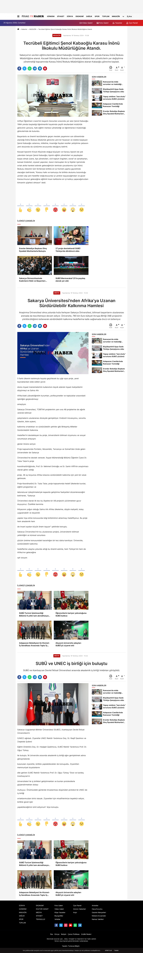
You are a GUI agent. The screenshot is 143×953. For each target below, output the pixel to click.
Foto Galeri (103, 23)
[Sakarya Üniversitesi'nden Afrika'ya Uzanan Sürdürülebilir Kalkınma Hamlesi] (52, 353)
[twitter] (24, 68)
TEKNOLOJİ (40, 919)
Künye (57, 934)
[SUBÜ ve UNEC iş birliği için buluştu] (52, 704)
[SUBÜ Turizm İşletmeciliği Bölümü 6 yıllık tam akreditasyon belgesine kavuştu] (34, 600)
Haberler (24, 29)
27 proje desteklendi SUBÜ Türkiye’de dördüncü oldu (68, 249)
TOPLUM (105, 16)
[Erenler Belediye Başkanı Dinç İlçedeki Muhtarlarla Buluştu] (34, 235)
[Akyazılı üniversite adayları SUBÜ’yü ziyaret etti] (71, 630)
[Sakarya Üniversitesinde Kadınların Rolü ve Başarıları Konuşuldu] (34, 265)
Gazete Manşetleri (99, 913)
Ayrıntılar (108, 950)
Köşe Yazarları (60, 913)
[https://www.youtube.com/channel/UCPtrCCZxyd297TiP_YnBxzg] (70, 925)
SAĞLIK (89, 16)
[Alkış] (29, 206)
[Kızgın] (55, 206)
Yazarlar (118, 23)
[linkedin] (40, 68)
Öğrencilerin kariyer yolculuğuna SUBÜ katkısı (71, 614)
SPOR (97, 16)
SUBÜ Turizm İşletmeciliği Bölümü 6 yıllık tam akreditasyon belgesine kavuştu (34, 614)
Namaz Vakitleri (98, 919)
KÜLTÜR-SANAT (42, 909)
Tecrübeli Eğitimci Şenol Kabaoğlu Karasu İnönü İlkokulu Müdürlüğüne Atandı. (65, 29)
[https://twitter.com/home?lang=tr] (61, 925)
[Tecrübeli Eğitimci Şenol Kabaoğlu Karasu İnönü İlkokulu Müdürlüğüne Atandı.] (52, 95)
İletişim (63, 934)
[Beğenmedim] (46, 206)
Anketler (95, 906)
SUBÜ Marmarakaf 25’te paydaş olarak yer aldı (70, 279)
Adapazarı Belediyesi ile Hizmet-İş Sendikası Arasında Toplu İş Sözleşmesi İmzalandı (34, 644)
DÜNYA (70, 16)
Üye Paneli (133, 23)
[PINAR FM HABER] (33, 16)
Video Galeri (87, 23)
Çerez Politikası (74, 934)
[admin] (80, 925)
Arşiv (75, 913)
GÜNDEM (50, 16)
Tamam (116, 950)
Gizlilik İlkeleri (86, 934)
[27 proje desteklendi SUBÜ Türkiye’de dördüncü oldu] (71, 235)
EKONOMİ (79, 16)
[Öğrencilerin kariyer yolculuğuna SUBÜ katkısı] (71, 600)
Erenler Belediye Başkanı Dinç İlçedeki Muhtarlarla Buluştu (33, 249)
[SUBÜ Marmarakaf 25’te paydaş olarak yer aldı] (71, 265)
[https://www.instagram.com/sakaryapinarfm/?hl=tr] (65, 925)
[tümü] (123, 16)
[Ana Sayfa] (18, 29)
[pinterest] (45, 68)
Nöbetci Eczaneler (99, 916)
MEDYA (39, 913)
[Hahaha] (64, 206)
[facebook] (19, 68)
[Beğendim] (20, 206)
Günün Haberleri (79, 909)
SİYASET (60, 16)
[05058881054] (75, 925)
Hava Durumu (97, 909)
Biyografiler (59, 916)
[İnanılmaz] (73, 206)
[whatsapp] (30, 68)
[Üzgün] (81, 206)
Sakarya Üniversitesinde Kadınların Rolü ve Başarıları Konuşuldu (32, 279)
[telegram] (35, 68)
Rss (51, 934)
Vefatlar (57, 919)
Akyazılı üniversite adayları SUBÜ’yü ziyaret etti (68, 644)
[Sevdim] (38, 206)
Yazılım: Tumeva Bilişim (71, 946)
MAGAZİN (116, 16)
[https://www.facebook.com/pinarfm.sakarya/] (56, 925)
